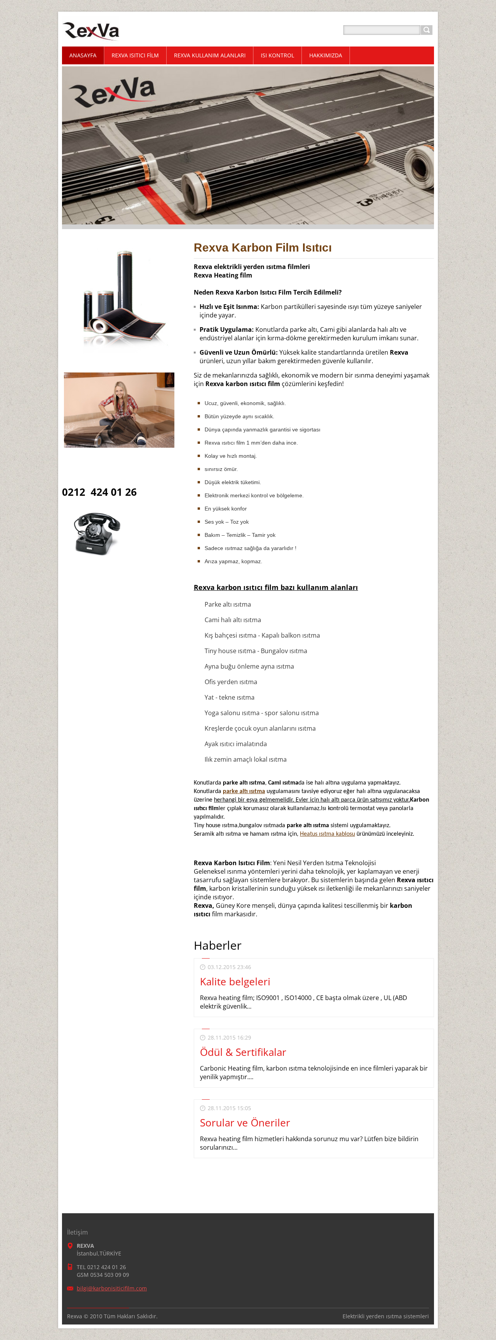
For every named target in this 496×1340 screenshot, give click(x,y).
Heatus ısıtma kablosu (327, 834)
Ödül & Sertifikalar (243, 1052)
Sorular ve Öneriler (245, 1123)
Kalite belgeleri (235, 981)
